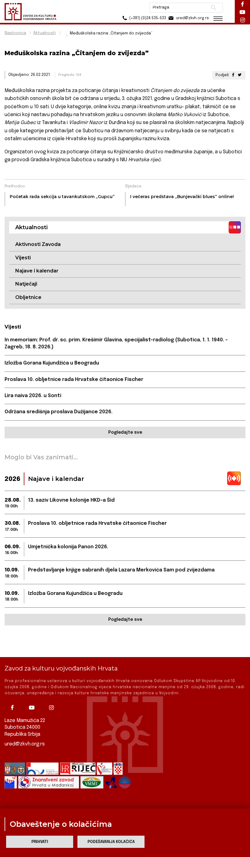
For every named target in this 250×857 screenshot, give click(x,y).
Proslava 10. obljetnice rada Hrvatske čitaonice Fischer (74, 379)
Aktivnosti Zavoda (38, 244)
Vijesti (23, 258)
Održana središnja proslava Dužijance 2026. (58, 411)
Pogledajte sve (125, 432)
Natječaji (26, 284)
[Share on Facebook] (233, 75)
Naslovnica (15, 33)
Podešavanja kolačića (111, 842)
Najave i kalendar (37, 271)
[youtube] (33, 707)
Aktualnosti (44, 33)
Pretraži (213, 7)
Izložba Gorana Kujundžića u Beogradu (52, 363)
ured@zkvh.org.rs (25, 744)
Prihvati (39, 842)
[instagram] (53, 707)
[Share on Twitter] (239, 75)
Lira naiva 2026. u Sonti (33, 395)
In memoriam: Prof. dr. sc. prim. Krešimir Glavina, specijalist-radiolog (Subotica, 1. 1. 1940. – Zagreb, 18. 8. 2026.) (116, 343)
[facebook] (14, 707)
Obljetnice (28, 297)
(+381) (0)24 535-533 (147, 18)
